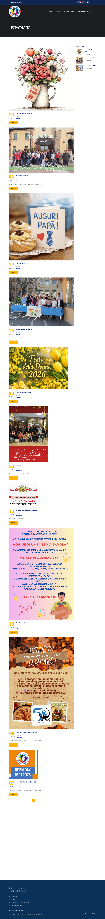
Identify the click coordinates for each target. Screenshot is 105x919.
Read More (13, 122)
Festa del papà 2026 (22, 263)
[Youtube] (80, 2)
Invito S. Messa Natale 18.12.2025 (26, 510)
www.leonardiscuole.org (17, 905)
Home (50, 11)
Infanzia (65, 11)
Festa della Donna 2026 (23, 392)
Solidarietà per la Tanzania (24, 329)
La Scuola (58, 11)
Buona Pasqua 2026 (22, 176)
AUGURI (19, 465)
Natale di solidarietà (22, 623)
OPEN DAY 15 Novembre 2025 (26, 782)
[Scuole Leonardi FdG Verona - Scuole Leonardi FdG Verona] (15, 12)
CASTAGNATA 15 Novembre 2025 (27, 732)
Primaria (72, 11)
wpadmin (18, 118)
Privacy (87, 914)
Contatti (89, 11)
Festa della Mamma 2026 (24, 113)
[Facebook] (78, 2)
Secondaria (81, 11)
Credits (94, 914)
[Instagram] (85, 2)
